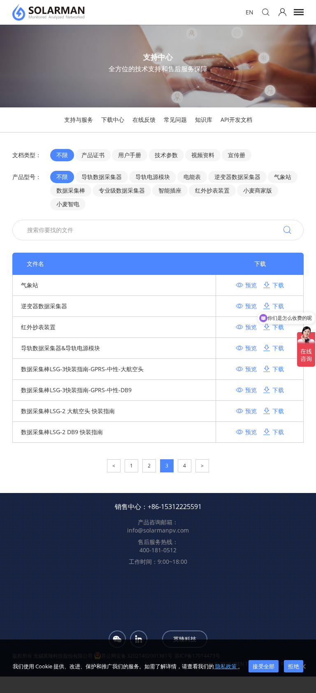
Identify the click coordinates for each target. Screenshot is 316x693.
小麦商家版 (257, 190)
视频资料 (202, 155)
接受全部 (263, 666)
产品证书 (93, 155)
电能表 (192, 177)
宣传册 (236, 155)
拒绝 (293, 666)
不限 (62, 155)
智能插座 (169, 190)
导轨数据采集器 (101, 177)
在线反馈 (144, 119)
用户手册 (129, 155)
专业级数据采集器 (122, 190)
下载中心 (112, 119)
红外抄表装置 (212, 190)
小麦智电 (67, 204)
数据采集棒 (70, 190)
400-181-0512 (158, 550)
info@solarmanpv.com (158, 530)
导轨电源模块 (152, 177)
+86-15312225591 (175, 506)
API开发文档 (236, 119)
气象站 (282, 177)
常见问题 (175, 119)
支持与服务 (78, 119)
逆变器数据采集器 (237, 177)
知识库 (203, 119)
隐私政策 (226, 666)
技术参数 (166, 155)
